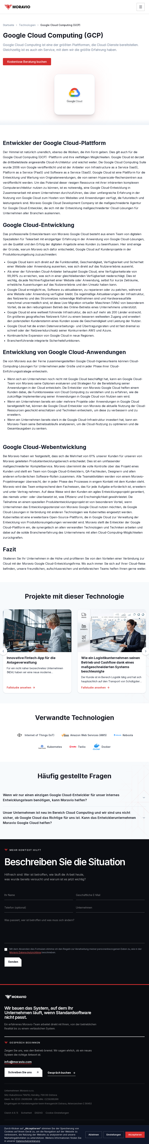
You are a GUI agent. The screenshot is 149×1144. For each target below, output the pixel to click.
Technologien (27, 25)
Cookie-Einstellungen (57, 1112)
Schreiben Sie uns (20, 1072)
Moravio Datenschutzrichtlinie (25, 952)
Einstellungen (113, 1134)
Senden (13, 961)
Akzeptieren (135, 1134)
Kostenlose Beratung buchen (27, 61)
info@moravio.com (18, 1062)
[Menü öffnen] (141, 7)
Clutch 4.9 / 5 (11, 1112)
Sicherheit (26, 1112)
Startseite (8, 25)
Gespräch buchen (59, 1072)
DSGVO (39, 1112)
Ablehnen (93, 1134)
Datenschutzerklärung (28, 1141)
